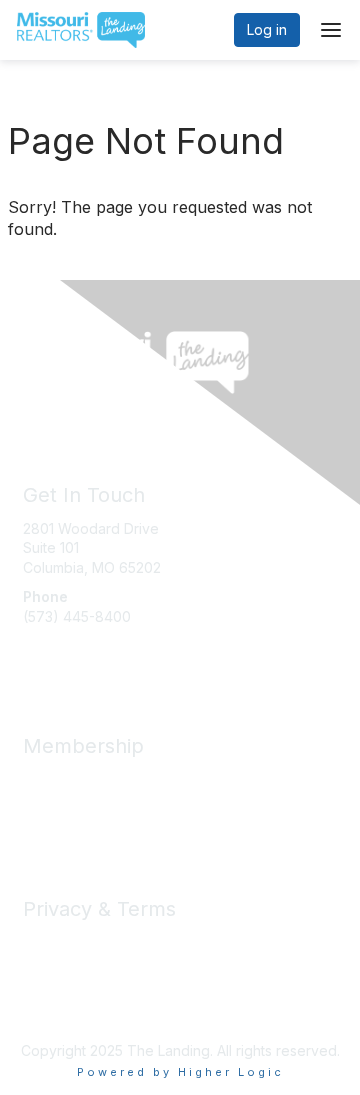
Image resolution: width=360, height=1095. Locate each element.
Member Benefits (79, 779)
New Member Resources (105, 798)
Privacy (47, 942)
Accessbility (62, 1000)
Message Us (64, 655)
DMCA (43, 981)
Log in (267, 29)
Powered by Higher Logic (180, 1072)
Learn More (61, 818)
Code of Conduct (80, 961)
